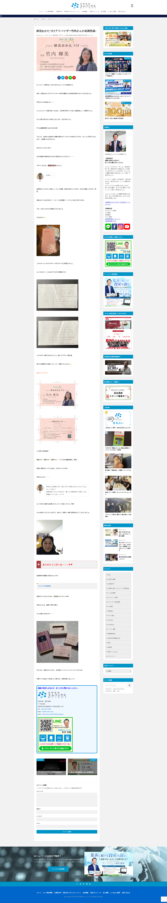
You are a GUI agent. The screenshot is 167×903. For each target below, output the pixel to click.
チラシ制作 (111, 615)
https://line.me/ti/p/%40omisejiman (52, 714)
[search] (129, 685)
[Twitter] (63, 77)
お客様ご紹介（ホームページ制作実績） (119, 588)
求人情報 (103, 11)
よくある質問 (111, 593)
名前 (38, 808)
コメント (40, 791)
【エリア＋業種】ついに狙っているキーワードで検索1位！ (118, 75)
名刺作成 (75, 35)
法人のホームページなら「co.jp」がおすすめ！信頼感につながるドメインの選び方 (125, 546)
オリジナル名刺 (64, 35)
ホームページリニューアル (118, 688)
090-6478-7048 (46, 709)
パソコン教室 (111, 629)
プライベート (111, 656)
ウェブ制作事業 (49, 11)
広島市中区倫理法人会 (114, 638)
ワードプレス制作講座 (114, 602)
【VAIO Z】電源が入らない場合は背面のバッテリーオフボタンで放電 (117, 449)
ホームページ (108, 688)
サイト (38, 823)
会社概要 (84, 11)
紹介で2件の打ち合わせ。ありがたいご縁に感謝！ (125, 534)
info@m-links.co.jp (47, 711)
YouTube (110, 620)
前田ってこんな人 (127, 102)
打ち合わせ (111, 624)
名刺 (114, 691)
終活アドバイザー (89, 35)
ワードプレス (108, 691)
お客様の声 (59, 11)
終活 (83, 35)
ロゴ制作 (110, 606)
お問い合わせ (121, 11)
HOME (37, 19)
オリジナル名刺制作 (44, 586)
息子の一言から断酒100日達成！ (114, 118)
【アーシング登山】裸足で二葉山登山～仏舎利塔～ (118, 515)
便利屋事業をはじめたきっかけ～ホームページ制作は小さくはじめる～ (118, 97)
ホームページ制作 (113, 597)
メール (39, 816)
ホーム (41, 11)
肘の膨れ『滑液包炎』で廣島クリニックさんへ (118, 471)
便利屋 (110, 647)
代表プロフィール (94, 11)
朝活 (109, 642)
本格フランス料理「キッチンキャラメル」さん (118, 493)
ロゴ (118, 691)
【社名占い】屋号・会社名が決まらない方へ (118, 427)
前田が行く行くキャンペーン (72, 11)
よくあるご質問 (112, 11)
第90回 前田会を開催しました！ (125, 558)
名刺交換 (70, 35)
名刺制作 (43, 19)
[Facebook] (59, 77)
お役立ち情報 (127, 80)
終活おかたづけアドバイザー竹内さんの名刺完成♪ (59, 19)
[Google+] (66, 77)
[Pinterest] (74, 77)
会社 (109, 574)
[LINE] (70, 77)
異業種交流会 (111, 633)
